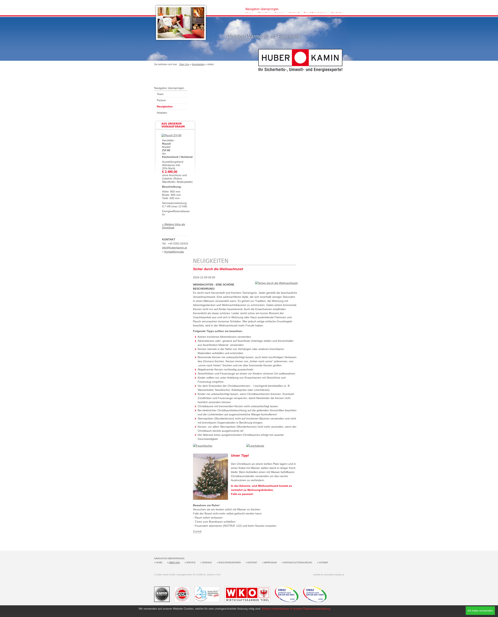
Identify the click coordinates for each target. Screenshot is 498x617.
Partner (161, 100)
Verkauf (207, 562)
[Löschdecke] (255, 445)
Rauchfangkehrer (230, 562)
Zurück (197, 531)
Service (191, 562)
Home (159, 562)
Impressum (270, 562)
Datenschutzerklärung (297, 562)
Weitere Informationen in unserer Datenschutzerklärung (296, 608)
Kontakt (252, 562)
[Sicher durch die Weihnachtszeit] (276, 283)
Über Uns (184, 64)
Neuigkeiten (198, 64)
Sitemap (323, 562)
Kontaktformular (174, 251)
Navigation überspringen (262, 9)
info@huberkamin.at (174, 247)
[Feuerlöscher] (202, 445)
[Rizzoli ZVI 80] (171, 135)
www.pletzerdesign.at (334, 574)
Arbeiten (162, 112)
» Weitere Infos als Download (173, 226)
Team (160, 94)
